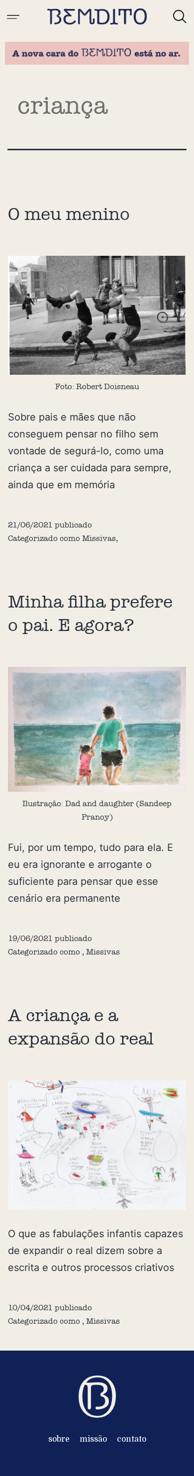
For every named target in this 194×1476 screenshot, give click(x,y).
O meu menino (69, 214)
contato (131, 1439)
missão (93, 1439)
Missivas (99, 538)
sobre (59, 1439)
